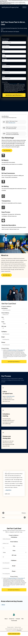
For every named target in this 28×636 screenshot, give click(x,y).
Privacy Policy (22, 83)
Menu (25, 7)
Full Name (4, 64)
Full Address (5, 40)
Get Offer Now (7, 150)
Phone (3, 76)
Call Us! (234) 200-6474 (14, 633)
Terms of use (18, 627)
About (6, 618)
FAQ (22, 618)
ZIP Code (4, 58)
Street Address (6, 45)
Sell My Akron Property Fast (10, 7)
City (3, 49)
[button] (14, 513)
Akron (3, 604)
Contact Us (11, 618)
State (3, 54)
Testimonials (14, 620)
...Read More (8, 490)
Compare (18, 618)
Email (3, 70)
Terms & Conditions (13, 83)
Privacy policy (10, 627)
